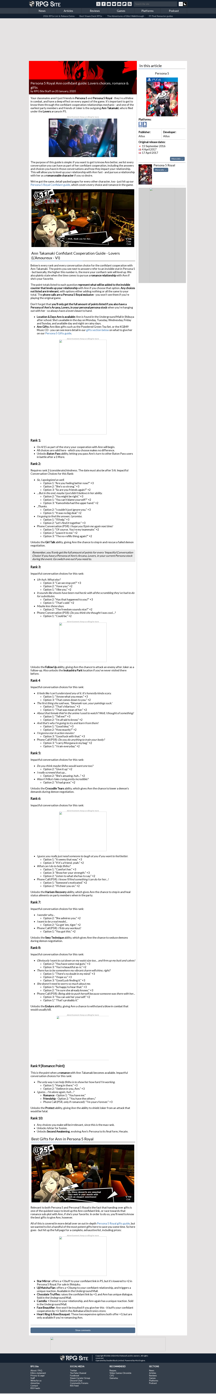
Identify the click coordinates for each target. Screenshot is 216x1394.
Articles (68, 10)
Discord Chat (76, 1380)
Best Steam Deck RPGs (91, 16)
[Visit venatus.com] (111, 152)
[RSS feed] (130, 4)
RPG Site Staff (42, 91)
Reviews (95, 10)
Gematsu (114, 1378)
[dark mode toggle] (183, 4)
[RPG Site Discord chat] (119, 4)
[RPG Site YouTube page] (109, 4)
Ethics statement (38, 1373)
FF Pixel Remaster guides (161, 16)
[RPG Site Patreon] (124, 4)
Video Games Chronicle (120, 1373)
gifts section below (97, 330)
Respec (113, 1370)
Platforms (147, 10)
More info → (177, 159)
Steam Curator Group (80, 1378)
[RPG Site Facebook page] (104, 4)
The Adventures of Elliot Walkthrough (125, 16)
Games (121, 10)
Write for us (36, 1380)
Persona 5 (162, 73)
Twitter (73, 1370)
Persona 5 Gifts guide (58, 333)
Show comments (83, 1330)
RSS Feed (74, 1385)
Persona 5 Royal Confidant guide (50, 184)
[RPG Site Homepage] (45, 4)
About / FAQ (36, 1370)
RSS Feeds (35, 1388)
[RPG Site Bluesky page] (114, 4)
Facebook (74, 1375)
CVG (112, 1375)
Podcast (174, 10)
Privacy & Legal (37, 1375)
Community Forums (79, 1383)
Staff (33, 1378)
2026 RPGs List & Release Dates (59, 16)
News (42, 10)
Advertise (35, 1383)
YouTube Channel (78, 1373)
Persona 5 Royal (164, 165)
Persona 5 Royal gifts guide (113, 1223)
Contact (34, 1385)
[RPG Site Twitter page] (98, 4)
